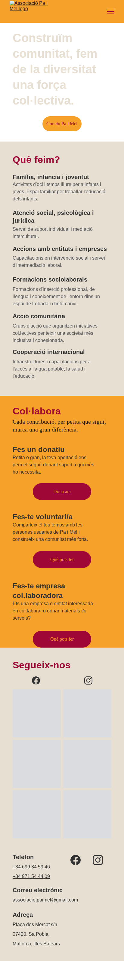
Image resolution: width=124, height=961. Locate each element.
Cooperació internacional (49, 352)
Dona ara (62, 491)
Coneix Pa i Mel (61, 123)
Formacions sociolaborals (50, 279)
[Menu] (110, 11)
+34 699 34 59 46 (31, 866)
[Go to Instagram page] (88, 680)
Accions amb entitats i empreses (60, 249)
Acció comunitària (39, 316)
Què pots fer (62, 639)
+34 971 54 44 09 (31, 876)
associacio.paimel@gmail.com (45, 899)
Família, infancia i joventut (51, 177)
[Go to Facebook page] (39, 680)
